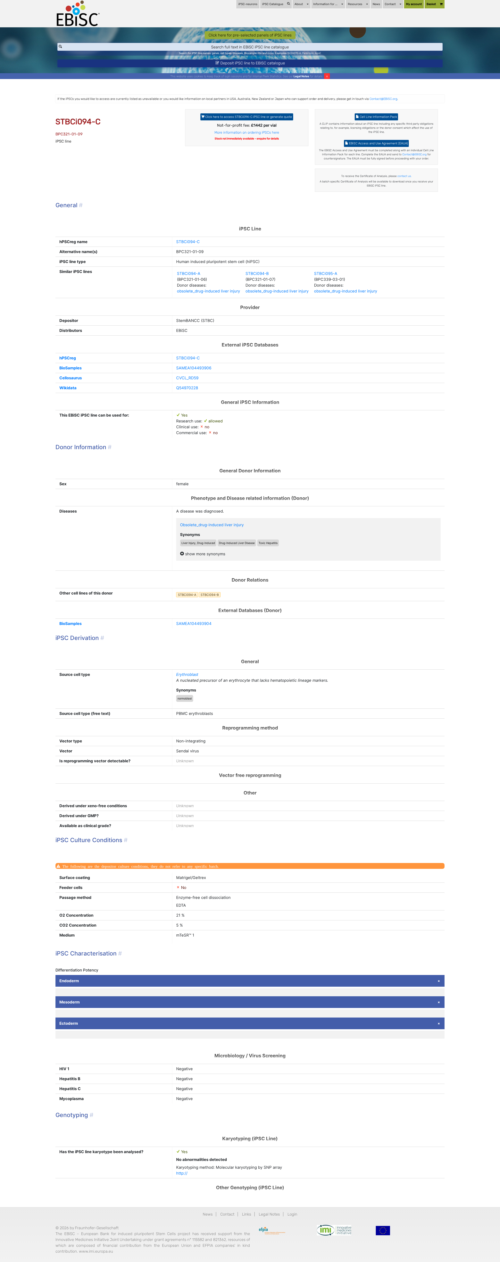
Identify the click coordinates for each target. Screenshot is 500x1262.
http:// (182, 1173)
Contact (390, 4)
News (376, 4)
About (299, 4)
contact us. (404, 176)
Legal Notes (301, 76)
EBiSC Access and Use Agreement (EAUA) (378, 143)
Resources (355, 4)
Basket (431, 4)
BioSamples (70, 368)
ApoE (318, 53)
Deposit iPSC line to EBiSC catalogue (252, 63)
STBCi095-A (325, 273)
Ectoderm (68, 1023)
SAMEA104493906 (193, 368)
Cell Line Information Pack (378, 117)
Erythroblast (187, 674)
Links (246, 1214)
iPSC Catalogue (272, 4)
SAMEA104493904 (194, 623)
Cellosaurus (70, 378)
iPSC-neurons (247, 4)
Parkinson (308, 53)
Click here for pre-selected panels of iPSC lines (250, 35)
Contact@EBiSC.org (383, 99)
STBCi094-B (257, 273)
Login (292, 1214)
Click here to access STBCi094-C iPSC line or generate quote (248, 117)
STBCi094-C (188, 241)
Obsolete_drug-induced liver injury (212, 525)
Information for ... (325, 4)
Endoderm (69, 980)
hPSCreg (67, 358)
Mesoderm (69, 1002)
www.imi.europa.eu (96, 1251)
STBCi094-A (188, 273)
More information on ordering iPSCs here (246, 132)
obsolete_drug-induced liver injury (208, 291)
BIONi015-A (294, 53)
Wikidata (68, 388)
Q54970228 (187, 388)
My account (414, 4)
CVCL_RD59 (187, 378)
